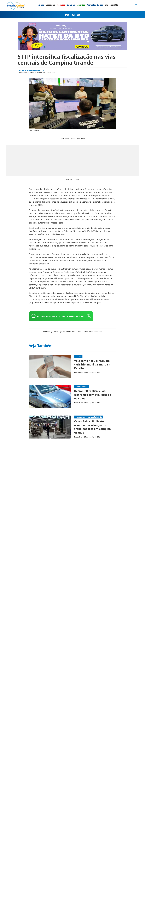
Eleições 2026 (111, 5)
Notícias (61, 5)
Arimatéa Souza (95, 5)
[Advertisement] (72, 160)
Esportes (80, 5)
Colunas (71, 5)
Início (41, 5)
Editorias (50, 5)
